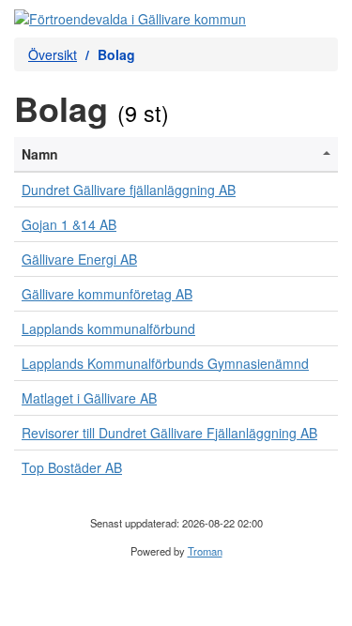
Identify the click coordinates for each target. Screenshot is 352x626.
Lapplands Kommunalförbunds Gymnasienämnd (165, 363)
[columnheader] (176, 154)
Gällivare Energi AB (79, 259)
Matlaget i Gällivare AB (89, 398)
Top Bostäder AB (72, 467)
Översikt (52, 54)
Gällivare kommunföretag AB (107, 293)
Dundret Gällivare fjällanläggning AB (129, 189)
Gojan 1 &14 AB (69, 224)
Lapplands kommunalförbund (108, 328)
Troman (205, 550)
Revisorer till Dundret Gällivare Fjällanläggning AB (169, 432)
